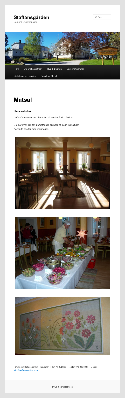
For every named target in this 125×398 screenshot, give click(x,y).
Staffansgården (31, 17)
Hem (16, 68)
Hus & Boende (54, 68)
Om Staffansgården (33, 68)
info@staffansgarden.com (26, 370)
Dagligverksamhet (75, 68)
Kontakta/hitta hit (49, 75)
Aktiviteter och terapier (25, 75)
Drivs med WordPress (62, 386)
